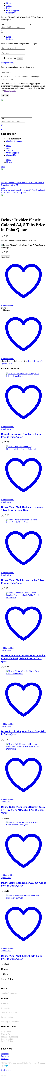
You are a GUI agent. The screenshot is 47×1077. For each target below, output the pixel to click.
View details (6, 213)
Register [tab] (9, 39)
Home (8, 3)
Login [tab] (8, 36)
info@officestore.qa (9, 993)
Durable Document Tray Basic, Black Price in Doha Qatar (21, 435)
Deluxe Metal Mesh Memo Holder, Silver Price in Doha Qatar (22, 581)
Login (20, 58)
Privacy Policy (7, 1017)
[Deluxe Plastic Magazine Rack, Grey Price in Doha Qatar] (23, 673)
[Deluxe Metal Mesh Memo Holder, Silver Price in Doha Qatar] (23, 522)
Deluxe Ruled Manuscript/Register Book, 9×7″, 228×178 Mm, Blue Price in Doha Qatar (23, 809)
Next (3, 187)
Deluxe (9, 162)
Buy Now (5, 257)
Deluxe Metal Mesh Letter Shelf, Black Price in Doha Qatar (21, 957)
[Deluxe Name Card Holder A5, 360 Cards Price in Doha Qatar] (23, 825)
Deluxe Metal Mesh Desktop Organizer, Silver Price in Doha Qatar (22, 508)
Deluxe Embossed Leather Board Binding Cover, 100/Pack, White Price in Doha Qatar (23, 658)
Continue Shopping (14, 141)
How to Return (7, 1039)
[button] (1, 128)
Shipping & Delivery (9, 1036)
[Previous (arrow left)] (2, 1075)
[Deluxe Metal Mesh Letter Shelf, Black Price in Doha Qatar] (23, 898)
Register (5, 95)
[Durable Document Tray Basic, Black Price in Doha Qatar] (23, 376)
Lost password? (7, 63)
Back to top (6, 1070)
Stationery (10, 8)
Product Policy (7, 1041)
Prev (3, 166)
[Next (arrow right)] (5, 1075)
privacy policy (10, 90)
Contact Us (11, 13)
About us (5, 1003)
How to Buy (6, 1034)
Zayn (6, 1065)
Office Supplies (12, 10)
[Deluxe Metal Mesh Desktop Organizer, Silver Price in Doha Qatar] (23, 449)
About (8, 5)
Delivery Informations (10, 1021)
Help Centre (6, 1032)
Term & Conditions (9, 1012)
